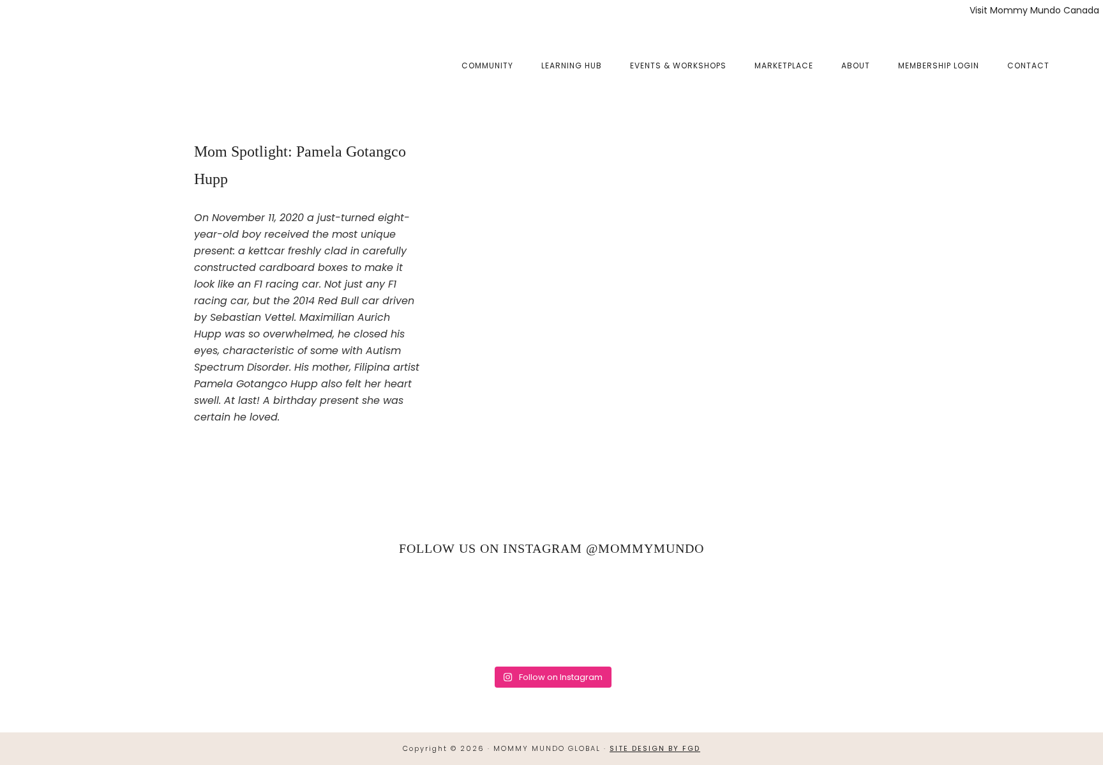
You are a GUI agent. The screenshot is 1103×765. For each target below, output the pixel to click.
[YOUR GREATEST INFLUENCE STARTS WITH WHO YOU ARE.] (710, 612)
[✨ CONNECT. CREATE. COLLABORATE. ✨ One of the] (234, 612)
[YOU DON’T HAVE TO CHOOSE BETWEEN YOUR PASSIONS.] (1027, 612)
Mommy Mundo (85, 65)
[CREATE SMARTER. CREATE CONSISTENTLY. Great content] (393, 612)
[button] (1077, 55)
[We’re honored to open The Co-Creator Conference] (76, 612)
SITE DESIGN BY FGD (655, 748)
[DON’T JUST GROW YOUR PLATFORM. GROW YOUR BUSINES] (868, 612)
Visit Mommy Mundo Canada (1034, 10)
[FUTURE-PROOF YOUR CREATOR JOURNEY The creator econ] (551, 612)
